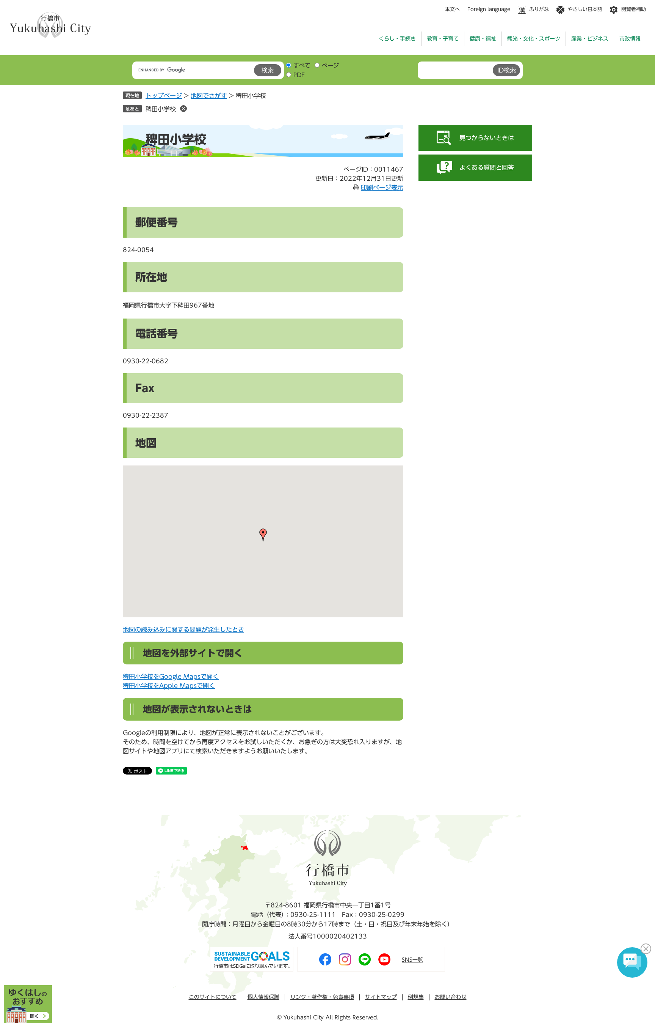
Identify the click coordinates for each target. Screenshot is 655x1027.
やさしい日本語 (585, 9)
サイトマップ (381, 997)
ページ (330, 65)
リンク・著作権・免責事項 (322, 997)
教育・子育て (443, 38)
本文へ (452, 9)
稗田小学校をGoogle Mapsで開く (171, 677)
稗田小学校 (161, 109)
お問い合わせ (451, 997)
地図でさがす (209, 96)
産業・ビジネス (589, 38)
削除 (183, 108)
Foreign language (488, 9)
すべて (301, 65)
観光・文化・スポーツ (533, 38)
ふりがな (539, 9)
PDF (299, 75)
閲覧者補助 (633, 9)
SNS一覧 (412, 959)
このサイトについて (213, 997)
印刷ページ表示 (382, 188)
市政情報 (630, 38)
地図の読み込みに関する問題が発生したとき (183, 629)
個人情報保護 (263, 997)
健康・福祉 (483, 38)
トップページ (164, 96)
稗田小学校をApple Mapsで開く (169, 686)
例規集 (416, 997)
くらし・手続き (397, 38)
